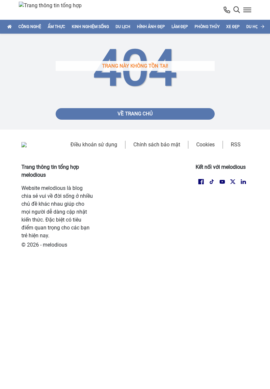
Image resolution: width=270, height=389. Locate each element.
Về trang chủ (135, 114)
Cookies (205, 144)
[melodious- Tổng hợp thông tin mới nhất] (53, 10)
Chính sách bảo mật (156, 144)
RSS (236, 144)
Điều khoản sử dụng (93, 144)
